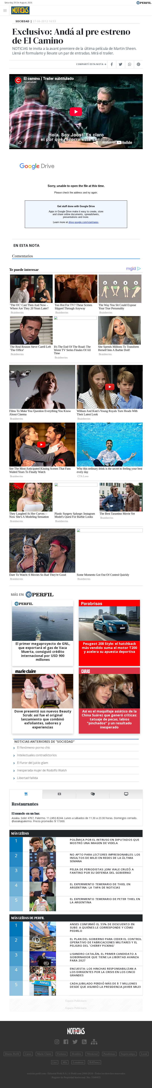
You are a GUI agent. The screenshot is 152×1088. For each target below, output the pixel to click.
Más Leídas (20, 833)
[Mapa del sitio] (94, 1042)
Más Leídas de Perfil (27, 918)
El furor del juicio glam (32, 763)
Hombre (76, 1053)
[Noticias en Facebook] (66, 1042)
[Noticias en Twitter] (75, 1042)
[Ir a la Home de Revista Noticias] (19, 10)
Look (144, 1053)
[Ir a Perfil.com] (143, 2)
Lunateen (78, 1062)
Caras (28, 1053)
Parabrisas (109, 1053)
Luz (54, 1062)
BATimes (94, 1062)
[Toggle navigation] (6, 10)
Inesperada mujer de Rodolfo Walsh (42, 770)
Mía (65, 1062)
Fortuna (61, 1053)
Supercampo (128, 1053)
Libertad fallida (27, 778)
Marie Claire (44, 1053)
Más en (17, 594)
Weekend (92, 1053)
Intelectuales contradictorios (37, 755)
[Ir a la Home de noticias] (76, 1030)
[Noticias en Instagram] (57, 1042)
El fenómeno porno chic (33, 747)
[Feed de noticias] (84, 1042)
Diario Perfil (12, 1053)
